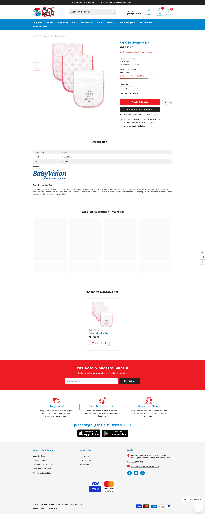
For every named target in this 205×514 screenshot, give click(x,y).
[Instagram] (136, 473)
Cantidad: (124, 85)
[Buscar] (92, 12)
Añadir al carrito (140, 102)
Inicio (35, 36)
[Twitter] (142, 473)
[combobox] (89, 12)
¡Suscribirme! (129, 381)
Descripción (99, 142)
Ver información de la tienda (136, 126)
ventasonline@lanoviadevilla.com (145, 466)
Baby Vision (131, 59)
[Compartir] (170, 102)
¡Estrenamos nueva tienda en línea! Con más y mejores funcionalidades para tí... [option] (102, 2)
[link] (165, 102)
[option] (79, 75)
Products (43, 36)
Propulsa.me (52, 508)
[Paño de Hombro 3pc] (102, 314)
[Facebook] (129, 473)
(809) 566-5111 (137, 462)
